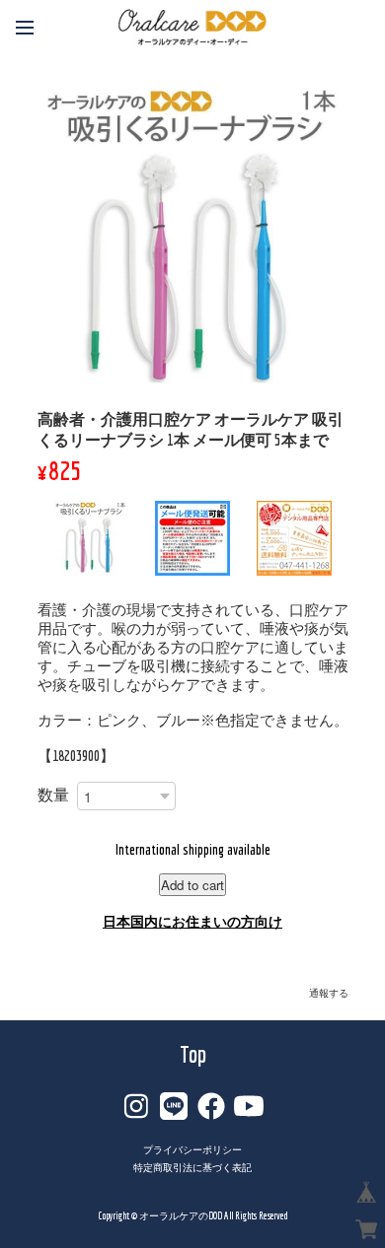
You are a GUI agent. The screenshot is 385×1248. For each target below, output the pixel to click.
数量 (53, 794)
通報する (328, 993)
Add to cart (192, 884)
